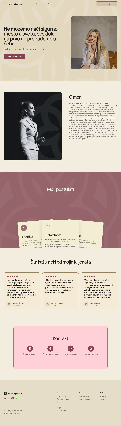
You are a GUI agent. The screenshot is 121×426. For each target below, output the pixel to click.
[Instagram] (5, 398)
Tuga (59, 408)
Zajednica (103, 396)
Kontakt (48, 4)
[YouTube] (12, 398)
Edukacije (30, 4)
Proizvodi (39, 4)
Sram (59, 402)
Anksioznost (61, 410)
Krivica (59, 405)
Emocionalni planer (85, 396)
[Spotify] (17, 398)
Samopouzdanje (62, 396)
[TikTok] (9, 398)
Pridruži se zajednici (106, 4)
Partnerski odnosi (63, 399)
